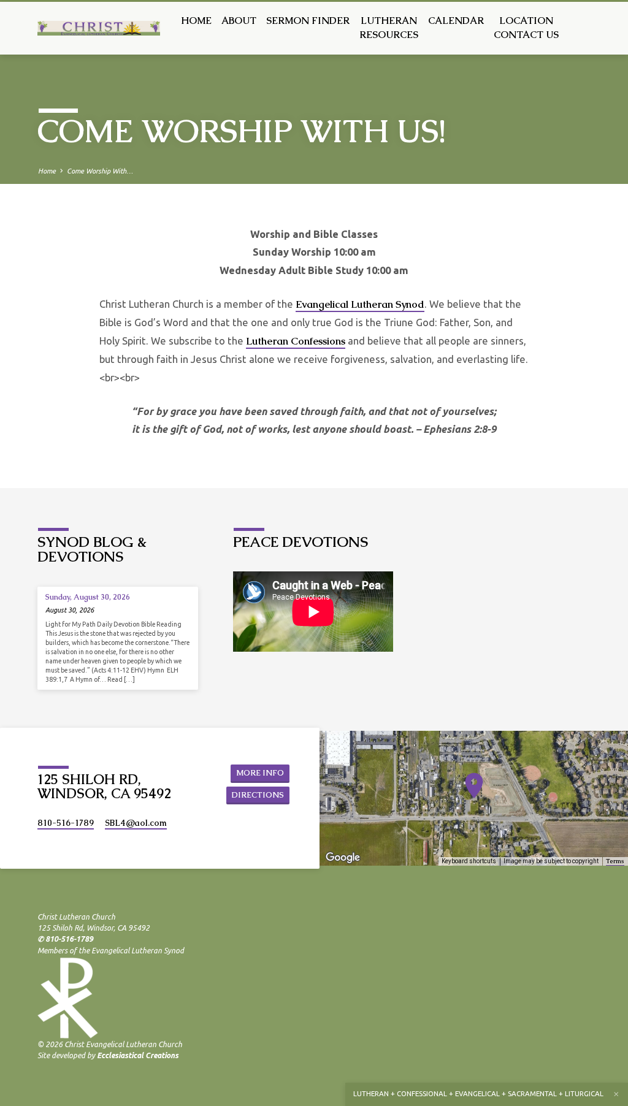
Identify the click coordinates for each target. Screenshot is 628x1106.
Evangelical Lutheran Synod (360, 304)
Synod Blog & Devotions (92, 549)
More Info (260, 773)
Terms (615, 861)
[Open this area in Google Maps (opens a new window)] (343, 858)
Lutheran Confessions (295, 341)
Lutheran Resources (388, 28)
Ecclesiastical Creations (137, 1055)
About (238, 21)
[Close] (616, 1094)
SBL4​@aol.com (136, 822)
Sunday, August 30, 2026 (87, 597)
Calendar (456, 21)
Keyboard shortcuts (469, 861)
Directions (258, 795)
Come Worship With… (100, 171)
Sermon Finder (308, 21)
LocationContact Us (526, 28)
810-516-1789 (65, 822)
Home (196, 21)
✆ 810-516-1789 (65, 939)
